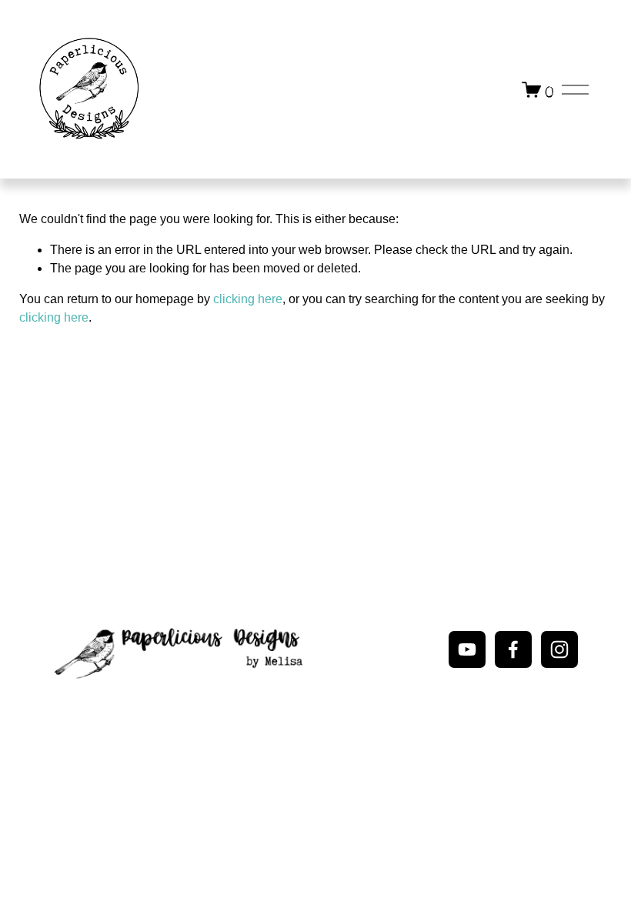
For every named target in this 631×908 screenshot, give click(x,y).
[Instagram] (559, 649)
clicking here (247, 298)
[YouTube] (467, 649)
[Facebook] (513, 649)
